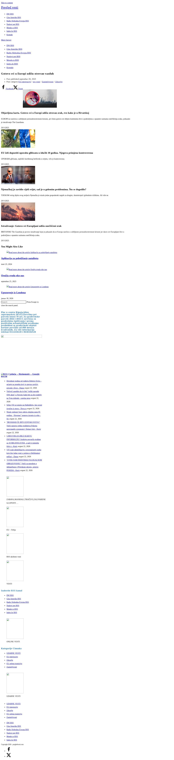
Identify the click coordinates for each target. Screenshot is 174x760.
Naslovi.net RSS (13, 56)
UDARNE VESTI (14, 653)
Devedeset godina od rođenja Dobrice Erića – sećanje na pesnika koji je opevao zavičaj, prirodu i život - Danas (24, 384)
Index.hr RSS (12, 64)
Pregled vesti (9, 7)
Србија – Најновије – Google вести (20, 375)
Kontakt (10, 67)
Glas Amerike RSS (14, 49)
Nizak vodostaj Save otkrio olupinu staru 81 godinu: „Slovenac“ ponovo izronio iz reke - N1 (24, 415)
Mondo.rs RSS (13, 60)
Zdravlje (59, 82)
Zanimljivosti (47, 82)
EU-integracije (24, 82)
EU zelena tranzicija (14, 664)
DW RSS (10, 45)
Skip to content (7, 3)
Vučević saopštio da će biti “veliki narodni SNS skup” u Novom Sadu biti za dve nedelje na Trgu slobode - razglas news (24, 394)
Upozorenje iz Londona (13, 292)
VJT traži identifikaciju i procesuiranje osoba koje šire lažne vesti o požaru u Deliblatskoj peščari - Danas (24, 453)
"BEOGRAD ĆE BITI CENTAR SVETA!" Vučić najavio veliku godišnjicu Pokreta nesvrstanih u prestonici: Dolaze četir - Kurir (24, 425)
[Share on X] (9, 756)
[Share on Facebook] (9, 751)
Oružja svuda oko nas (12, 275)
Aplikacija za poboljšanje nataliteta (19, 258)
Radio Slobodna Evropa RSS (19, 53)
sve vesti (36, 82)
